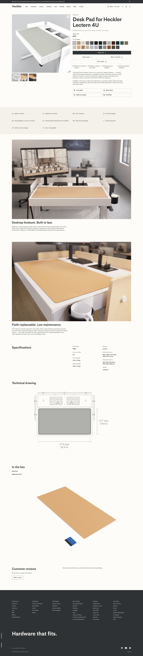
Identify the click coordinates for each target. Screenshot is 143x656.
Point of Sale (96, 619)
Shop (26, 6)
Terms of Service (117, 603)
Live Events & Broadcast (78, 619)
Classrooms (95, 612)
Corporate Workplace (78, 603)
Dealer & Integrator (117, 617)
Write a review (18, 577)
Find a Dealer (35, 610)
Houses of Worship (77, 615)
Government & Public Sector (79, 617)
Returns (115, 608)
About (74, 6)
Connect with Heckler (37, 603)
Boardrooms (96, 608)
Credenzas (49, 6)
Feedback (1, 645)
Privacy (115, 610)
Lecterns (41, 6)
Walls (13, 612)
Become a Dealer (56, 608)
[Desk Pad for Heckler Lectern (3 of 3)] (32, 77)
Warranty (115, 606)
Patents (34, 612)
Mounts (69, 6)
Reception (95, 617)
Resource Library (56, 603)
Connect (81, 6)
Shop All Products (16, 617)
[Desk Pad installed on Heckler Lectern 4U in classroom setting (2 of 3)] (24, 77)
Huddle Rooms (96, 603)
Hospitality (75, 610)
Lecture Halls (96, 615)
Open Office (96, 610)
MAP (114, 619)
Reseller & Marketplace (118, 612)
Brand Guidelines (56, 610)
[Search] (122, 7)
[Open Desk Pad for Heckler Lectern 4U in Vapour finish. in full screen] (41, 43)
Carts (55, 6)
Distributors (55, 606)
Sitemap (129, 651)
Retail (74, 612)
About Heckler (35, 606)
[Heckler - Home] (17, 6)
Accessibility (116, 615)
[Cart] (130, 7)
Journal (34, 608)
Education (75, 606)
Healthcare (75, 608)
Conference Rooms (97, 606)
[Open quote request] (126, 7)
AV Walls (62, 6)
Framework (33, 6)
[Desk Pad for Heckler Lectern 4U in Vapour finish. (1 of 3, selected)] (16, 77)
